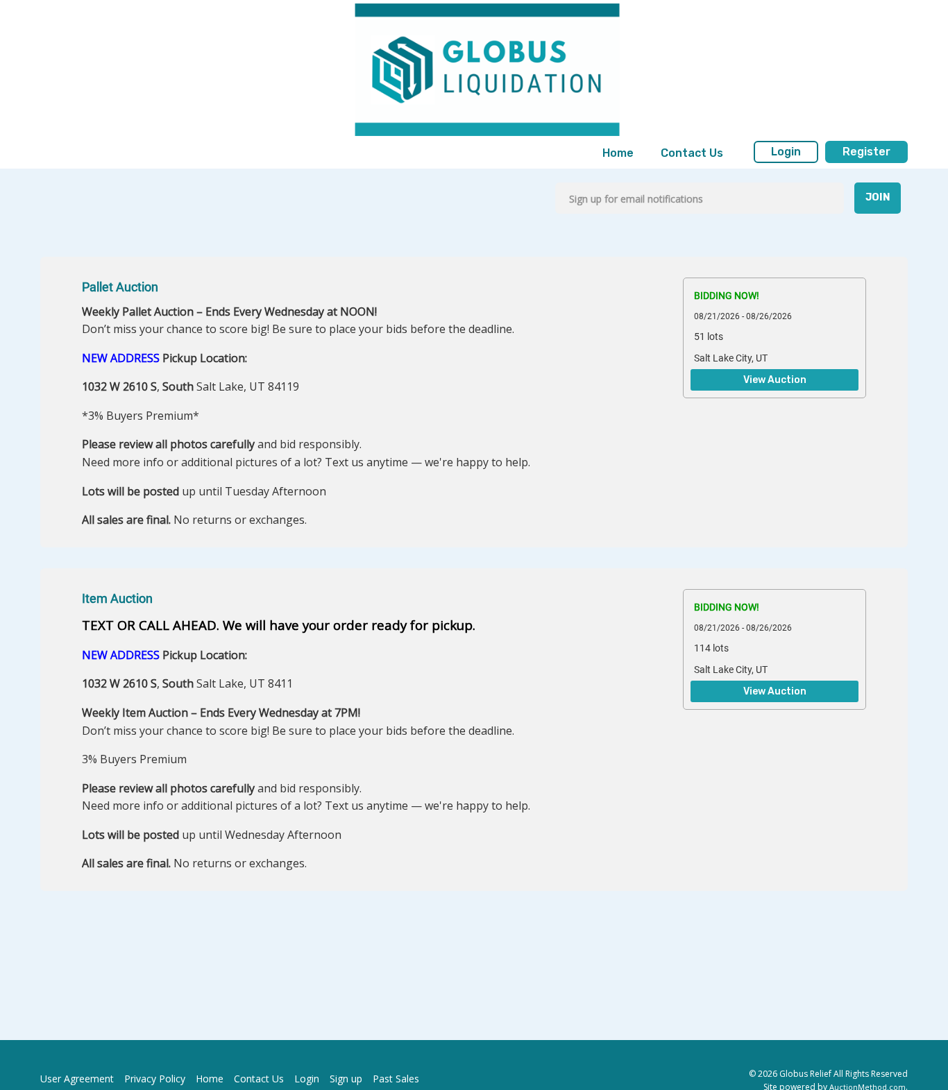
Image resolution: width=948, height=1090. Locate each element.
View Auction (774, 380)
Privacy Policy (154, 1078)
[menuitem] (618, 153)
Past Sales (396, 1078)
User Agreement (77, 1078)
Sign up (346, 1078)
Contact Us (692, 153)
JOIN (877, 197)
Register (866, 151)
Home (618, 153)
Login (786, 151)
